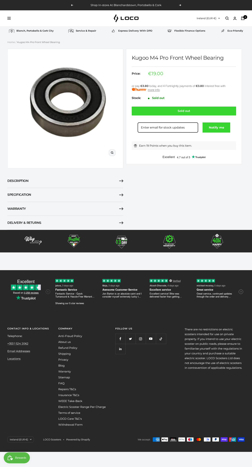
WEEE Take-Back (70, 401)
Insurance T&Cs (68, 395)
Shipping (64, 353)
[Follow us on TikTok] (161, 339)
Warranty (16, 209)
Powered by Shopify (78, 439)
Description (18, 181)
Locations (13, 358)
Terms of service (69, 413)
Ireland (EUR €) (206, 18)
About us (64, 342)
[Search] (227, 18)
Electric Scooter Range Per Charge (82, 407)
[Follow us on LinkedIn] (120, 349)
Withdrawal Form (70, 424)
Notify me (216, 127)
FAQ (61, 383)
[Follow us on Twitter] (130, 339)
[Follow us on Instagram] (141, 339)
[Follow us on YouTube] (151, 339)
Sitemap (64, 377)
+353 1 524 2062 (17, 343)
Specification (19, 194)
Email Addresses (18, 351)
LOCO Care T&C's (70, 418)
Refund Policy (67, 348)
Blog (61, 365)
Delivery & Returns (24, 223)
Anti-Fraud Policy (70, 336)
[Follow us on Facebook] (120, 339)
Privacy (63, 359)
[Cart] (243, 18)
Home (11, 42)
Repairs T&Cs (67, 389)
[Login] (235, 18)
